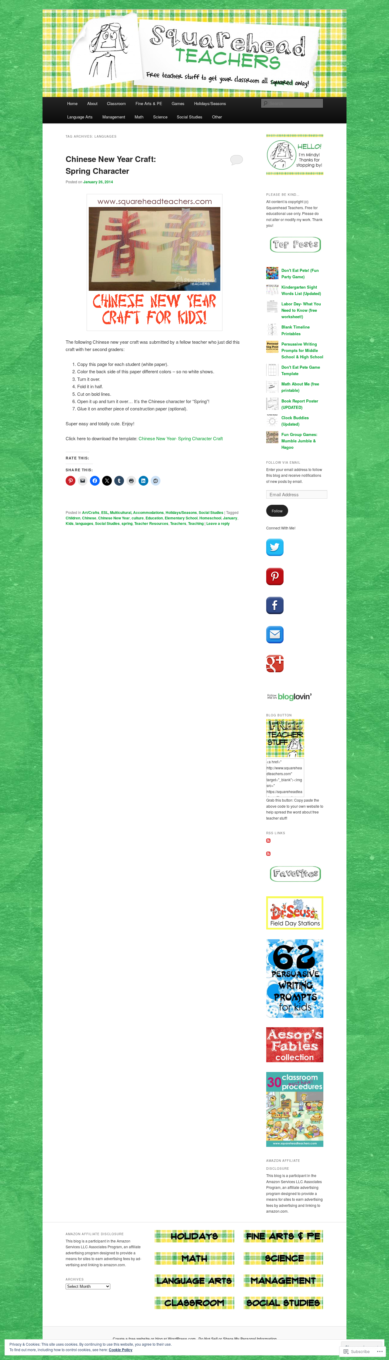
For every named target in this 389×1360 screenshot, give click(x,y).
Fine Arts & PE (149, 103)
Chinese (89, 518)
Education (154, 518)
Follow (277, 510)
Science (160, 117)
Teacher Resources (151, 523)
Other (217, 117)
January (230, 518)
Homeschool (210, 518)
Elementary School (181, 518)
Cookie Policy (121, 1349)
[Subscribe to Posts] (268, 841)
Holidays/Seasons (210, 103)
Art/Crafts (90, 512)
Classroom (116, 103)
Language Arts (80, 117)
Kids (70, 523)
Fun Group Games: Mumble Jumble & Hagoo (299, 440)
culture (138, 518)
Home (72, 103)
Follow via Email (283, 462)
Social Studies (189, 117)
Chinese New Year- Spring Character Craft (181, 438)
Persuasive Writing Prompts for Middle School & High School (302, 350)
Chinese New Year (114, 518)
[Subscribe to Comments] (268, 854)
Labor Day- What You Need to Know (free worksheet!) (301, 310)
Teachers (178, 523)
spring (127, 523)
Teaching (196, 523)
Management (113, 117)
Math (139, 117)
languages (84, 523)
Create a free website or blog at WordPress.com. (155, 1338)
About (92, 103)
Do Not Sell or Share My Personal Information (237, 1338)
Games (178, 103)
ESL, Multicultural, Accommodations (132, 512)
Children (73, 518)
